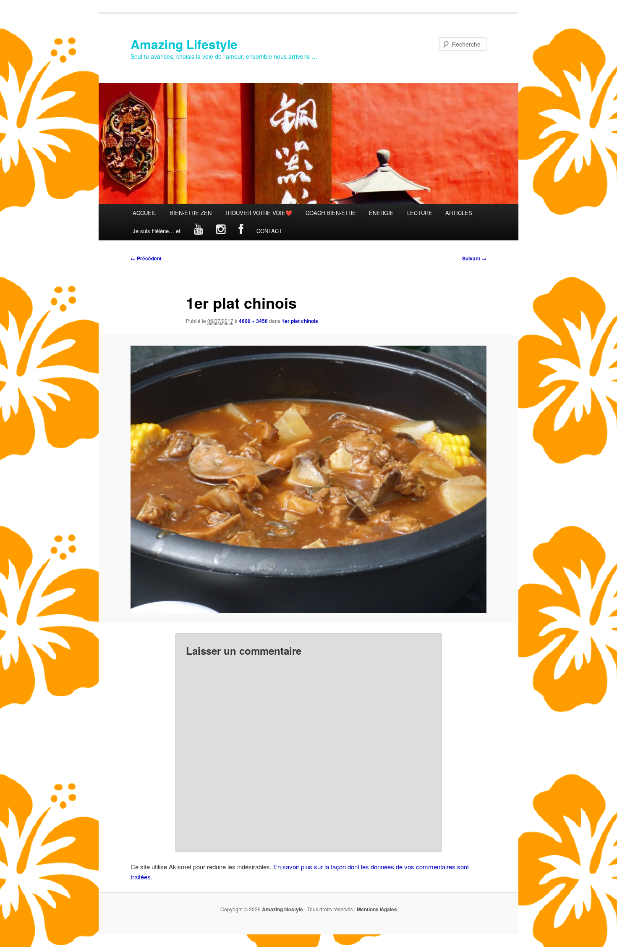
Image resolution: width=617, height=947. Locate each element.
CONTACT (269, 231)
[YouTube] (198, 231)
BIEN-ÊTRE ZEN (191, 213)
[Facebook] (241, 231)
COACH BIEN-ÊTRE (331, 213)
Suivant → (474, 258)
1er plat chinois (300, 321)
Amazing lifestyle (282, 909)
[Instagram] (220, 231)
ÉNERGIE (381, 213)
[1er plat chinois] (308, 479)
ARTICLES (458, 213)
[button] (308, 479)
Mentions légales (377, 909)
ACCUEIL (144, 213)
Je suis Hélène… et (156, 231)
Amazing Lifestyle (184, 44)
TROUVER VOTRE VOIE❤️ (258, 213)
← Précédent (146, 258)
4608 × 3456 (253, 321)
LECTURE (419, 213)
